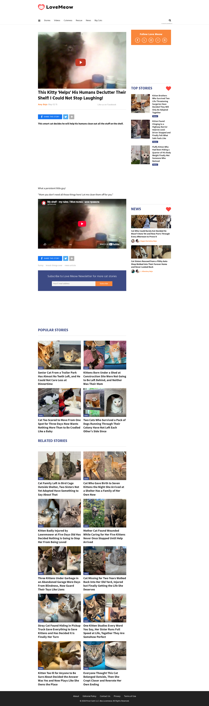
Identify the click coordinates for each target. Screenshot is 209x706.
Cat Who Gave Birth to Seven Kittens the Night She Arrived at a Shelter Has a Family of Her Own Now (103, 488)
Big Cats (98, 20)
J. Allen (143, 271)
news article (70, 266)
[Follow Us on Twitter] (144, 40)
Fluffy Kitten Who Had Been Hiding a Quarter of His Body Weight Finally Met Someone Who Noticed (161, 153)
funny (40, 266)
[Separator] (71, 116)
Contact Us (105, 696)
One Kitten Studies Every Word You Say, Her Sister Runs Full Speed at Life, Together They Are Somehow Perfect (103, 631)
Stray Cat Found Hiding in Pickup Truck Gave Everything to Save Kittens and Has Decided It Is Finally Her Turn (59, 631)
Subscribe (104, 283)
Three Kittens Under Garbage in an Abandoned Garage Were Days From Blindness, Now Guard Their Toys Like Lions (59, 583)
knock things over (54, 266)
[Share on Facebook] (50, 116)
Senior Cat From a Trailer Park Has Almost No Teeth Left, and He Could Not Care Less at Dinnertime (59, 378)
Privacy (117, 696)
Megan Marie (145, 241)
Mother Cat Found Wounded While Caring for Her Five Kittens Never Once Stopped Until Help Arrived (104, 536)
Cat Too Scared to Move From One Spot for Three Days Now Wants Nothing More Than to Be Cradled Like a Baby (59, 425)
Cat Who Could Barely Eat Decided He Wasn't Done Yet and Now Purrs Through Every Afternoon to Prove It (150, 233)
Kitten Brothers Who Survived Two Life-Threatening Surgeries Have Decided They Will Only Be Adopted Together (161, 104)
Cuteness (68, 20)
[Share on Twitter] (65, 116)
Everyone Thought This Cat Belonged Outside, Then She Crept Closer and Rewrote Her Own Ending (102, 678)
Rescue (79, 20)
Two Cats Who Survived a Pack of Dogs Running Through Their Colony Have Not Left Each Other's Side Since (104, 425)
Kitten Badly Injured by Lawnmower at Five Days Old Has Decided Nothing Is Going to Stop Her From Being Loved (59, 536)
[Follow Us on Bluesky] (157, 40)
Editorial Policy (89, 696)
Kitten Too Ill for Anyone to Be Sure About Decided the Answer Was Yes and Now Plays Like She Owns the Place (58, 678)
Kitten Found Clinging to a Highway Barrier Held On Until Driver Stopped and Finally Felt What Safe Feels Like (161, 129)
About (76, 696)
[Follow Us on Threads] (164, 40)
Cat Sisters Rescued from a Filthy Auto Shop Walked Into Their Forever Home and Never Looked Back (149, 264)
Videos (57, 20)
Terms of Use (130, 696)
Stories (47, 20)
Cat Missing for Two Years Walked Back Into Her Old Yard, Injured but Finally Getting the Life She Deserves (104, 583)
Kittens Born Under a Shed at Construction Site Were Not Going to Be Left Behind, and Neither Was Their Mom (104, 378)
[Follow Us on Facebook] (137, 40)
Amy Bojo (42, 105)
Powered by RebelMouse (166, 23)
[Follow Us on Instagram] (151, 40)
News (88, 20)
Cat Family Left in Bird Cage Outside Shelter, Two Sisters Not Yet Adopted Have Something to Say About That (58, 488)
